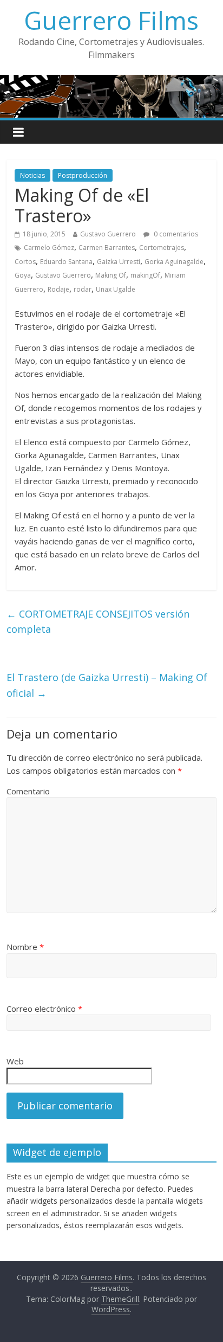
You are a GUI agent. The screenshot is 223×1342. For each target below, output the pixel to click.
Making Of (110, 275)
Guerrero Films (111, 20)
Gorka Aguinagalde (174, 261)
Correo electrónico (44, 1008)
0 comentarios (175, 234)
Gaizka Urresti (118, 261)
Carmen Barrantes (106, 247)
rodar (82, 289)
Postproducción (82, 175)
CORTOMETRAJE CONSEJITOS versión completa (97, 621)
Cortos (25, 261)
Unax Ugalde (115, 289)
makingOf (145, 275)
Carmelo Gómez (49, 247)
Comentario (28, 791)
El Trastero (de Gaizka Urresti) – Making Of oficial (106, 685)
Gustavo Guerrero (108, 234)
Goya (23, 275)
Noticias (32, 175)
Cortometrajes (161, 247)
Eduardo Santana (66, 261)
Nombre (25, 946)
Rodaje (58, 289)
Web (15, 1061)
